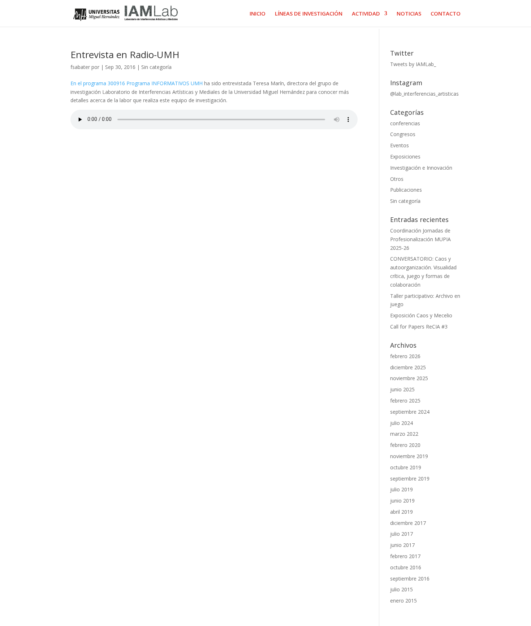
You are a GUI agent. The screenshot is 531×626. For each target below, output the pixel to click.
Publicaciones (406, 189)
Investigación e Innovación (421, 167)
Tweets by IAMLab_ (413, 64)
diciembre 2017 (408, 523)
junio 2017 (402, 545)
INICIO (258, 14)
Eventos (399, 145)
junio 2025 (402, 389)
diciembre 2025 (408, 367)
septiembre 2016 (409, 578)
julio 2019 (401, 489)
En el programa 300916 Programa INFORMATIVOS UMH (136, 83)
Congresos (402, 134)
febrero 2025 (405, 400)
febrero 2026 (405, 356)
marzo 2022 (404, 433)
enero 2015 (403, 600)
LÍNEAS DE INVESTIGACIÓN (308, 14)
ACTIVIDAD (366, 14)
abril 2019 (401, 511)
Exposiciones (405, 156)
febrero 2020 (405, 445)
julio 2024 (401, 422)
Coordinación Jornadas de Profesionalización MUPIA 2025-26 (420, 239)
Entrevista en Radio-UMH (125, 54)
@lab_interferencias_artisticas (424, 93)
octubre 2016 (405, 567)
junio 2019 (402, 500)
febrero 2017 (405, 556)
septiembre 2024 (409, 411)
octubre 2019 (405, 467)
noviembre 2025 (409, 378)
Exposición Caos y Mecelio (421, 315)
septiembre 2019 (409, 478)
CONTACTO (446, 14)
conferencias (405, 123)
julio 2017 (401, 533)
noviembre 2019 (409, 456)
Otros (396, 178)
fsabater (80, 67)
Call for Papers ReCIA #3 (419, 326)
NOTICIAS (409, 14)
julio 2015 (401, 589)
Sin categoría (156, 67)
